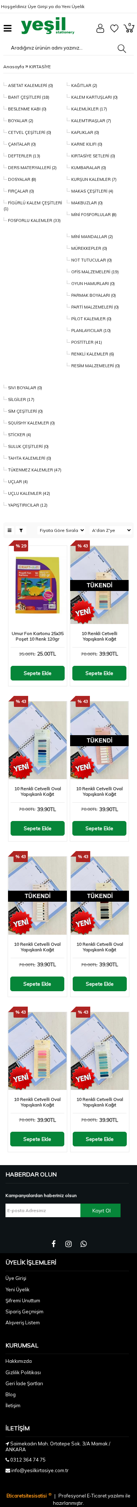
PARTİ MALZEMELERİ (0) (94, 307)
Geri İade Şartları (24, 1383)
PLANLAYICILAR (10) (90, 330)
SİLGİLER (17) (20, 399)
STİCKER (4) (19, 434)
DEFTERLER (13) (23, 155)
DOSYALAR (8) (21, 179)
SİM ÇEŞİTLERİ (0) (25, 411)
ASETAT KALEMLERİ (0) (30, 85)
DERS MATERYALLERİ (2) (32, 167)
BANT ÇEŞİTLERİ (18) (28, 97)
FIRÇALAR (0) (20, 191)
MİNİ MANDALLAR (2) (91, 236)
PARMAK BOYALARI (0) (93, 295)
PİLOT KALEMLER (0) (90, 318)
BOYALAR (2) (20, 120)
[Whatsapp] (83, 1244)
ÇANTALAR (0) (21, 144)
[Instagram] (68, 1244)
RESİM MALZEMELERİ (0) (95, 365)
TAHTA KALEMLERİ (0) (29, 458)
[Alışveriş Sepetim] (128, 31)
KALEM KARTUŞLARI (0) (94, 97)
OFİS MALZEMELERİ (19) (94, 271)
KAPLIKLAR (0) (84, 132)
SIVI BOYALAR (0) (24, 387)
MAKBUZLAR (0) (86, 202)
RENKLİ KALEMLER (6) (92, 354)
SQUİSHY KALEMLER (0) (31, 423)
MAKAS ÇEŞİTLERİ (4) (91, 191)
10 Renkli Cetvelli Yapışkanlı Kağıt (99, 636)
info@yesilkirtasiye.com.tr (40, 1470)
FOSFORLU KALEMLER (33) (34, 220)
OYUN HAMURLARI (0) (92, 283)
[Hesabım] (100, 31)
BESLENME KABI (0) (26, 109)
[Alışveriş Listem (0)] (114, 31)
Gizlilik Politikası (23, 1372)
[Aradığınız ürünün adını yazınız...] (122, 48)
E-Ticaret (97, 1496)
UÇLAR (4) (17, 481)
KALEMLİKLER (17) (88, 109)
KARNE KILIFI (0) (86, 144)
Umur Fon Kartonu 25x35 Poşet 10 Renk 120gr (38, 636)
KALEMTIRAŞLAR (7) (90, 120)
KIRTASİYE (40, 66)
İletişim (12, 1405)
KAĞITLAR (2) (83, 85)
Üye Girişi (37, 6)
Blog (10, 1394)
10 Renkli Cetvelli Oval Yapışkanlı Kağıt (37, 791)
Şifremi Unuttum (22, 1300)
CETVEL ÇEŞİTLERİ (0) (29, 132)
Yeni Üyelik (73, 6)
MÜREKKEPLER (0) (88, 248)
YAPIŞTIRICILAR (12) (27, 505)
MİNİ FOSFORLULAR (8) (93, 214)
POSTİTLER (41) (86, 342)
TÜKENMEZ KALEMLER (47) (34, 469)
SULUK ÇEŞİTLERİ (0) (28, 446)
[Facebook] (53, 1244)
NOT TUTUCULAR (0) (91, 260)
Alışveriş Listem (22, 1322)
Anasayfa (13, 66)
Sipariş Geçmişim (24, 1311)
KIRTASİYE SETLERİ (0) (92, 155)
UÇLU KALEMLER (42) (28, 493)
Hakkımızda (18, 1361)
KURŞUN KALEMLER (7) (93, 179)
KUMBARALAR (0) (88, 167)
